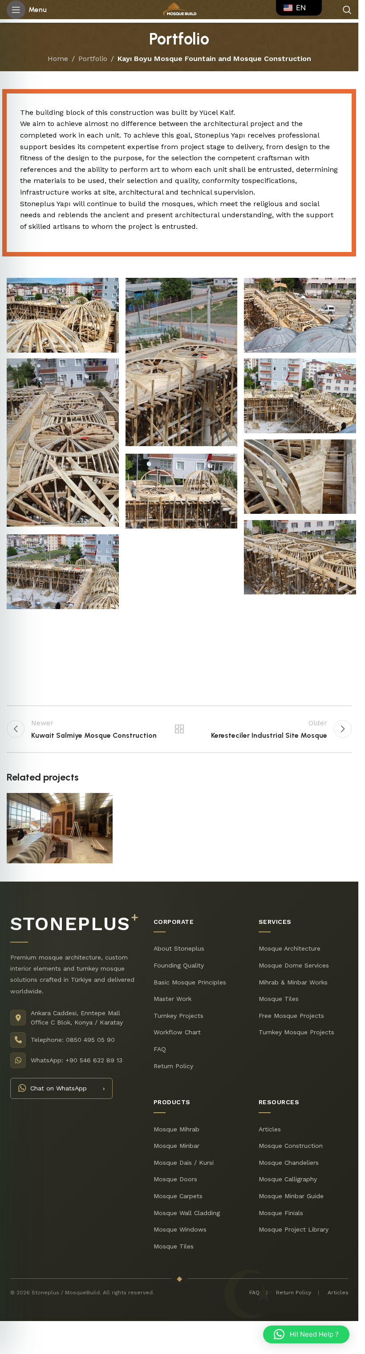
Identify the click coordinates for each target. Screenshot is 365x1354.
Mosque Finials (281, 1212)
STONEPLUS (74, 923)
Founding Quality (179, 965)
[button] (306, 1334)
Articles (270, 1128)
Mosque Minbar (176, 1145)
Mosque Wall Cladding (187, 1212)
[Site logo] (179, 9)
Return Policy (173, 1065)
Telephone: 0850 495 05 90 (73, 1039)
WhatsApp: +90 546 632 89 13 (76, 1060)
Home (58, 58)
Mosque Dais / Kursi (184, 1162)
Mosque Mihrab (176, 1128)
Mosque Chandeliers (289, 1162)
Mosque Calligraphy (288, 1179)
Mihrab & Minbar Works (293, 981)
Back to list (178, 729)
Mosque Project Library (293, 1229)
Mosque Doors (175, 1179)
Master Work (172, 998)
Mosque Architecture (289, 948)
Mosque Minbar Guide (291, 1195)
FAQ (160, 1049)
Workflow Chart (177, 1032)
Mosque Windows (180, 1229)
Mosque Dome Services (294, 965)
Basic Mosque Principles (190, 981)
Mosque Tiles (279, 998)
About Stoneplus (179, 948)
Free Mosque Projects (291, 1015)
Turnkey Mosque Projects (296, 1032)
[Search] (347, 10)
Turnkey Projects (178, 1015)
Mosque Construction (291, 1145)
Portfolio (92, 58)
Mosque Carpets (178, 1195)
